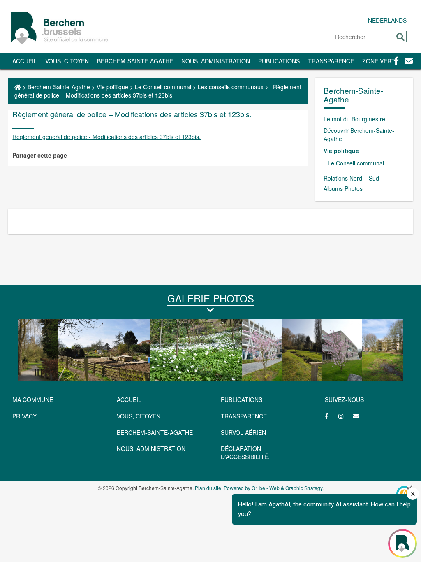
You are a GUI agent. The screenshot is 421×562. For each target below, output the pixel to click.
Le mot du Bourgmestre (354, 119)
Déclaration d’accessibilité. (245, 452)
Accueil (24, 61)
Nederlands (387, 20)
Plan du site (208, 487)
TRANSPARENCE (331, 61)
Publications (279, 61)
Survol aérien (243, 432)
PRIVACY (24, 416)
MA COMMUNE (32, 399)
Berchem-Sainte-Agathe (135, 61)
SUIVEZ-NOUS (344, 399)
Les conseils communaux (231, 87)
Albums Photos (343, 188)
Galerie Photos (210, 298)
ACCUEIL (129, 399)
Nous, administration (215, 61)
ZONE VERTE (380, 61)
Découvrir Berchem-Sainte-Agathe (359, 134)
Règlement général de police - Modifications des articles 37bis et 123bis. (106, 136)
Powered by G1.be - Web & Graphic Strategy (273, 487)
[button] (400, 37)
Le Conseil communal (163, 87)
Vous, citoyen (67, 61)
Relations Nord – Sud (351, 178)
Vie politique (112, 87)
